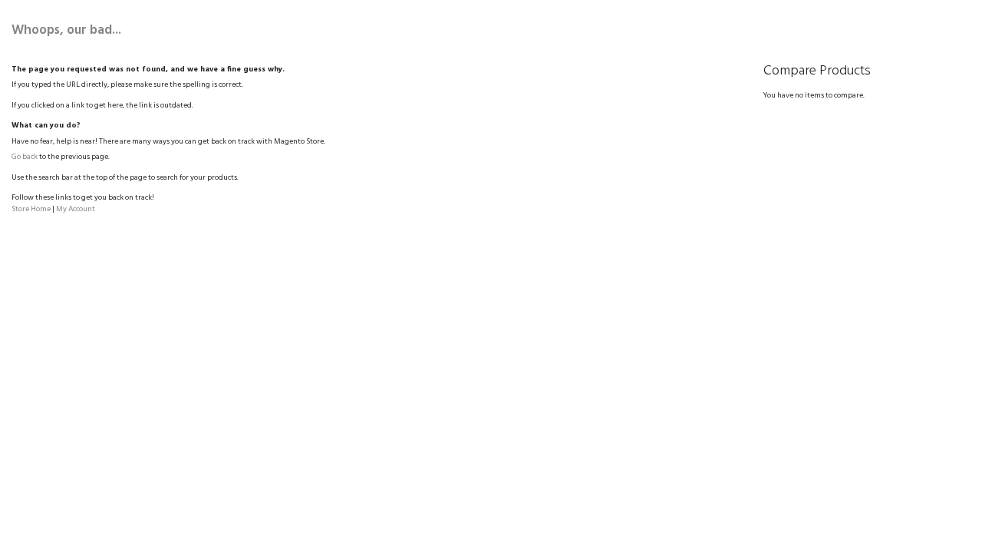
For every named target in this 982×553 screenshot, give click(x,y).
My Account (75, 209)
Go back (25, 157)
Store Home (31, 209)
